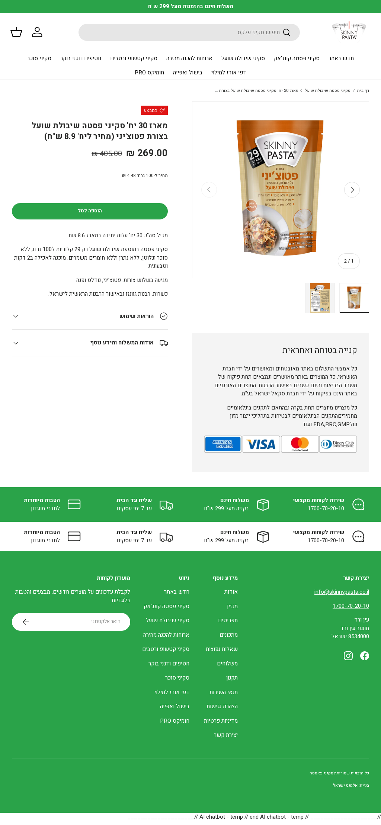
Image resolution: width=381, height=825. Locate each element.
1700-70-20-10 (351, 606)
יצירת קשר (226, 735)
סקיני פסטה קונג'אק (297, 58)
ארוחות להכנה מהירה (189, 58)
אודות (231, 592)
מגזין (232, 606)
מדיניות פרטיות (221, 721)
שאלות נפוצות (222, 649)
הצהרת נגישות (222, 706)
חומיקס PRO (149, 72)
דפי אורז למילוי (228, 72)
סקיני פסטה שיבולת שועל (327, 91)
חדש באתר (341, 58)
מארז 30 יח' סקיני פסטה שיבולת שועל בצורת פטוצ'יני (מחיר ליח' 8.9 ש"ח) (256, 91)
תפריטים (228, 620)
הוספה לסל (90, 211)
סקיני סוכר (39, 58)
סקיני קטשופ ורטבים (133, 58)
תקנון (232, 678)
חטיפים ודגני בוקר (80, 58)
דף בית (363, 91)
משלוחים (227, 663)
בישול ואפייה (187, 72)
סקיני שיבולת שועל (243, 58)
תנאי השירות (223, 692)
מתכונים (229, 635)
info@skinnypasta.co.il (341, 592)
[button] (16, 32)
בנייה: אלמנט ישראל (351, 785)
